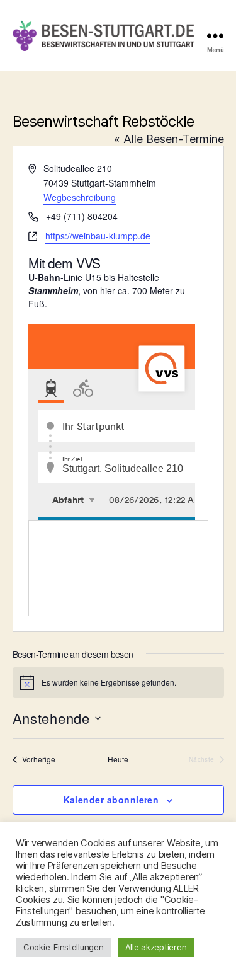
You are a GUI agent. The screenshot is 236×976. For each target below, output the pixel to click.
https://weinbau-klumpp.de (97, 235)
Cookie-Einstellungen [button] (63, 947)
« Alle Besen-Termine (169, 139)
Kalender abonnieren (111, 799)
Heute (118, 759)
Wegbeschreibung (79, 197)
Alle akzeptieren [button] (156, 947)
